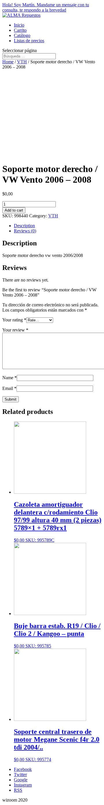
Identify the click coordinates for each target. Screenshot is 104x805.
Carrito (20, 30)
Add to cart (14, 210)
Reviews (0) (25, 230)
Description (24, 225)
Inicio (19, 25)
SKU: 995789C (57, 522)
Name (9, 377)
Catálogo (22, 35)
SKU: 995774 (56, 745)
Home (8, 61)
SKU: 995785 (57, 635)
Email (9, 388)
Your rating (14, 319)
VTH (22, 61)
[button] (52, 7)
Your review (15, 329)
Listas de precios (29, 40)
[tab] (58, 225)
